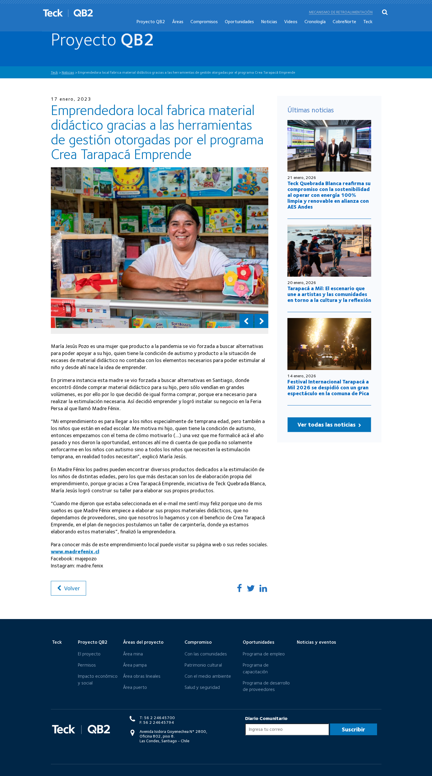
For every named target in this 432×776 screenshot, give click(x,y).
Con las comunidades (206, 654)
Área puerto (135, 687)
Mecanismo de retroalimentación (341, 12)
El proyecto (89, 654)
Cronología (315, 21)
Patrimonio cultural (203, 665)
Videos (290, 21)
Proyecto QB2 (150, 21)
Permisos (87, 665)
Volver (71, 588)
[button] (247, 321)
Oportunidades (239, 21)
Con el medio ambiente (208, 676)
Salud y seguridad (202, 687)
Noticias (269, 21)
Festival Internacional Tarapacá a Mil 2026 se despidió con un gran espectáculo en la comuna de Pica (328, 387)
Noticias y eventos (316, 642)
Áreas (177, 21)
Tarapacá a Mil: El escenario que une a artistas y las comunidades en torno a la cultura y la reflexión (329, 294)
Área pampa (135, 665)
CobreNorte (344, 21)
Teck (368, 21)
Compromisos (204, 21)
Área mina (133, 654)
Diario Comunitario (266, 718)
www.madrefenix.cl (75, 551)
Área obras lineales (141, 676)
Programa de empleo (264, 654)
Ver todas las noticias (327, 424)
